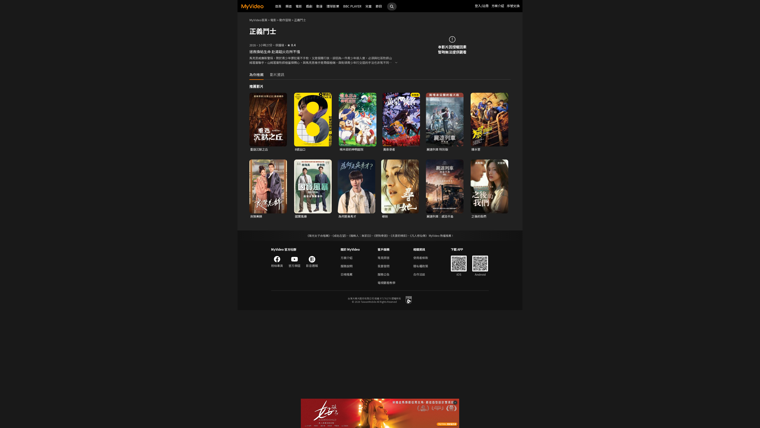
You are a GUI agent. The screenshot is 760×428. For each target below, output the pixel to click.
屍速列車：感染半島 (440, 216)
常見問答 (384, 258)
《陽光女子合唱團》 (318, 236)
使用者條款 (420, 258)
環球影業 (333, 6)
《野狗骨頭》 (381, 236)
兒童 (368, 6)
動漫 (319, 6)
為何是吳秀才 (347, 216)
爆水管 (475, 149)
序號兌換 (513, 5)
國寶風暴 (301, 216)
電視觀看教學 (386, 283)
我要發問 (384, 266)
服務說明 (346, 266)
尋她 (385, 216)
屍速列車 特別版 (437, 149)
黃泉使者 (389, 149)
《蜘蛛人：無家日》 (360, 236)
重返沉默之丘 (259, 149)
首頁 (278, 6)
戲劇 (309, 6)
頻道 (288, 6)
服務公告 (384, 274)
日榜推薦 (346, 274)
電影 (299, 6)
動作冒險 (285, 20)
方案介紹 (497, 5)
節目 (379, 6)
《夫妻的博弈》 (399, 236)
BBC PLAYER (352, 6)
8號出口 (300, 149)
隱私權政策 (420, 266)
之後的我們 (478, 216)
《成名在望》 (339, 236)
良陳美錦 (256, 216)
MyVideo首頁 (258, 20)
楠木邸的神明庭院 (351, 149)
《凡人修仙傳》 (419, 236)
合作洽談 (419, 274)
